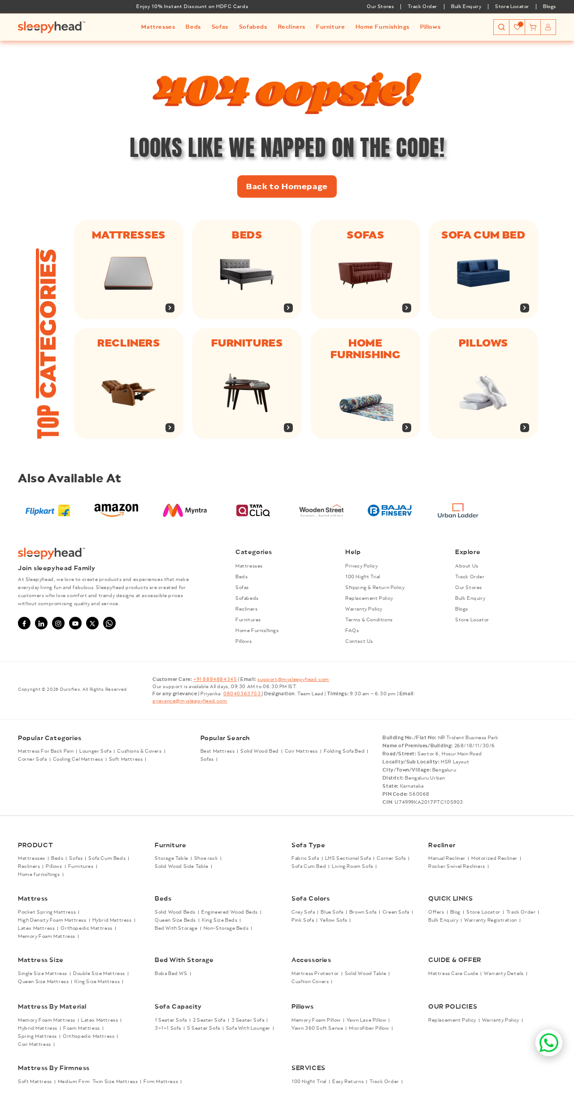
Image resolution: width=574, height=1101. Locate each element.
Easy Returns (348, 1082)
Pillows (483, 343)
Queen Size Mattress (43, 981)
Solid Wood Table (366, 973)
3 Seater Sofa (248, 1020)
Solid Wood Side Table (182, 867)
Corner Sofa (32, 760)
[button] (158, 27)
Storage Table (171, 859)
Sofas (365, 235)
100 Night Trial (362, 577)
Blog (455, 912)
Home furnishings (39, 875)
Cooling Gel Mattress (78, 760)
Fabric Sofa (305, 859)
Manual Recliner (446, 859)
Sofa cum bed (484, 235)
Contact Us (359, 641)
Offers (436, 912)
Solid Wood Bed (259, 752)
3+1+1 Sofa (168, 1028)
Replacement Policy (369, 598)
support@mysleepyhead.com (293, 679)
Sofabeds (247, 598)
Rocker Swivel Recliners (456, 867)
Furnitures (247, 343)
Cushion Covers (310, 981)
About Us (466, 566)
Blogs (549, 6)
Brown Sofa (363, 912)
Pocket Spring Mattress (47, 912)
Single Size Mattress (42, 973)
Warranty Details (504, 973)
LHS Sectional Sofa (348, 859)
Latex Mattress (36, 928)
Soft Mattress (126, 760)
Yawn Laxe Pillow (367, 1020)
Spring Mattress (37, 1036)
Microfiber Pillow (369, 1028)
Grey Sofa (303, 912)
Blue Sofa (332, 912)
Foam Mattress (81, 1028)
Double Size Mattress (99, 973)
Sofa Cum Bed (308, 867)
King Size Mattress (97, 981)
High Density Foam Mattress (52, 920)
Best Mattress (217, 752)
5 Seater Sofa (203, 1028)
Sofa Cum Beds (107, 859)
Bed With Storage (176, 928)
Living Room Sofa (352, 867)
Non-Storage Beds (226, 928)
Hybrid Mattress (112, 920)
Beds (247, 235)
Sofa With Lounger (248, 1028)
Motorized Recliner (494, 859)
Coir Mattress (301, 752)
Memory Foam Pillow (316, 1020)
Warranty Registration (490, 920)
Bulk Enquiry (466, 6)
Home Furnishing (365, 348)
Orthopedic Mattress (86, 928)
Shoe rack (206, 859)
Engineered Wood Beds (229, 912)
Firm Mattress (161, 1082)
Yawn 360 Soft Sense (317, 1028)
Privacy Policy (361, 566)
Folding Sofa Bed (344, 752)
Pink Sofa (302, 920)
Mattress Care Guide (453, 973)
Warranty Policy (364, 609)
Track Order (422, 6)
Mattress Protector (315, 973)
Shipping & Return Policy (374, 587)
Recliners (128, 343)
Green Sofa (396, 912)
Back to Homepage (287, 186)
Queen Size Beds (175, 920)
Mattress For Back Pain (46, 752)
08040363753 (242, 694)
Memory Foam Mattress (46, 936)
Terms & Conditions (369, 620)
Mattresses (128, 235)
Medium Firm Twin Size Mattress (98, 1082)
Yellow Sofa (333, 920)
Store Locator (512, 6)
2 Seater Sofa (209, 1020)
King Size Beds (219, 920)
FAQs (352, 630)
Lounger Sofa (95, 752)
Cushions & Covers (139, 752)
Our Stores (380, 6)
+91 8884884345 (215, 679)
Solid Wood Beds (175, 912)
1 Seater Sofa (171, 1020)
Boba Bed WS (171, 973)
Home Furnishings (257, 630)
